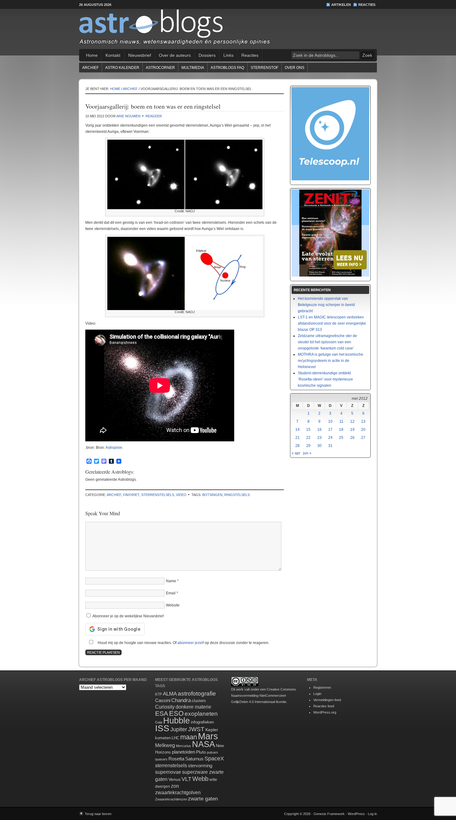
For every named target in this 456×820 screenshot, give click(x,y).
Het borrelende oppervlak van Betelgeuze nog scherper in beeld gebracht (326, 304)
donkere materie (193, 707)
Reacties (366, 5)
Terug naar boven (98, 814)
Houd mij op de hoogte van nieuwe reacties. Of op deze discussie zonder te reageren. (183, 643)
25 (341, 437)
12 (352, 421)
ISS (162, 728)
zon (175, 786)
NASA (203, 744)
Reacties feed (323, 706)
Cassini (162, 700)
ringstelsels (237, 495)
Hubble (176, 720)
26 (352, 437)
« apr (296, 453)
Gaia (158, 722)
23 (319, 437)
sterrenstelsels (157, 495)
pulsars (212, 752)
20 (363, 429)
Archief (90, 67)
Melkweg (165, 745)
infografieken (202, 722)
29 (308, 446)
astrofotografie (197, 693)
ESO (176, 713)
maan (188, 737)
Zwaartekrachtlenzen (171, 799)
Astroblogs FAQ (227, 67)
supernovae (168, 772)
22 (308, 437)
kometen (163, 738)
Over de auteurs (175, 55)
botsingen (212, 495)
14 (297, 429)
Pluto (201, 752)
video (181, 495)
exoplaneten (201, 713)
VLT (186, 779)
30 (319, 446)
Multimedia (192, 67)
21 (297, 437)
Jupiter (178, 729)
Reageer (153, 116)
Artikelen (341, 5)
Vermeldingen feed (327, 700)
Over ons (294, 67)
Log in (372, 814)
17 (330, 429)
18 (341, 429)
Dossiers (207, 55)
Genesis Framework (329, 814)
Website (173, 605)
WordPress (356, 814)
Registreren (322, 687)
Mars (208, 736)
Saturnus (194, 758)
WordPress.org (324, 712)
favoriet (131, 495)
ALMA (170, 694)
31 (330, 446)
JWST (196, 729)
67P (158, 694)
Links (228, 55)
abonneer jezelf (190, 643)
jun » (307, 453)
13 (363, 421)
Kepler (211, 729)
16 (319, 429)
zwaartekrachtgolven (178, 792)
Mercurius (183, 746)
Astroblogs (228, 29)
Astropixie (113, 447)
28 (297, 446)
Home (92, 55)
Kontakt (112, 55)
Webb (200, 778)
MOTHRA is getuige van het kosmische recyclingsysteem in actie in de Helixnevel (330, 360)
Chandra (181, 700)
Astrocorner (160, 67)
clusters (199, 701)
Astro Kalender (122, 67)
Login (317, 694)
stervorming (200, 765)
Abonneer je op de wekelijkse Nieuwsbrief (127, 616)
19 (352, 429)
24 (330, 437)
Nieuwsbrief (139, 55)
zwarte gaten (203, 799)
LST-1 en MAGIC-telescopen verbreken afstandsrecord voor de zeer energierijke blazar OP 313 (332, 323)
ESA (161, 713)
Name (171, 581)
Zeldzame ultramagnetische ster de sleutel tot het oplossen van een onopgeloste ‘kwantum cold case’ (327, 342)
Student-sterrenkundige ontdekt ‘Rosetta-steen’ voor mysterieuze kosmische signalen (325, 379)
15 (308, 429)
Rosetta (176, 758)
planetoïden (183, 752)
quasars (161, 759)
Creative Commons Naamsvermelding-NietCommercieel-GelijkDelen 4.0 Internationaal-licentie (263, 695)
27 (363, 437)
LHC (175, 738)
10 (330, 421)
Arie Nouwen (128, 116)
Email (171, 593)
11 (341, 421)
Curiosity (165, 707)
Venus (174, 779)
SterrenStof (264, 67)
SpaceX (214, 758)
